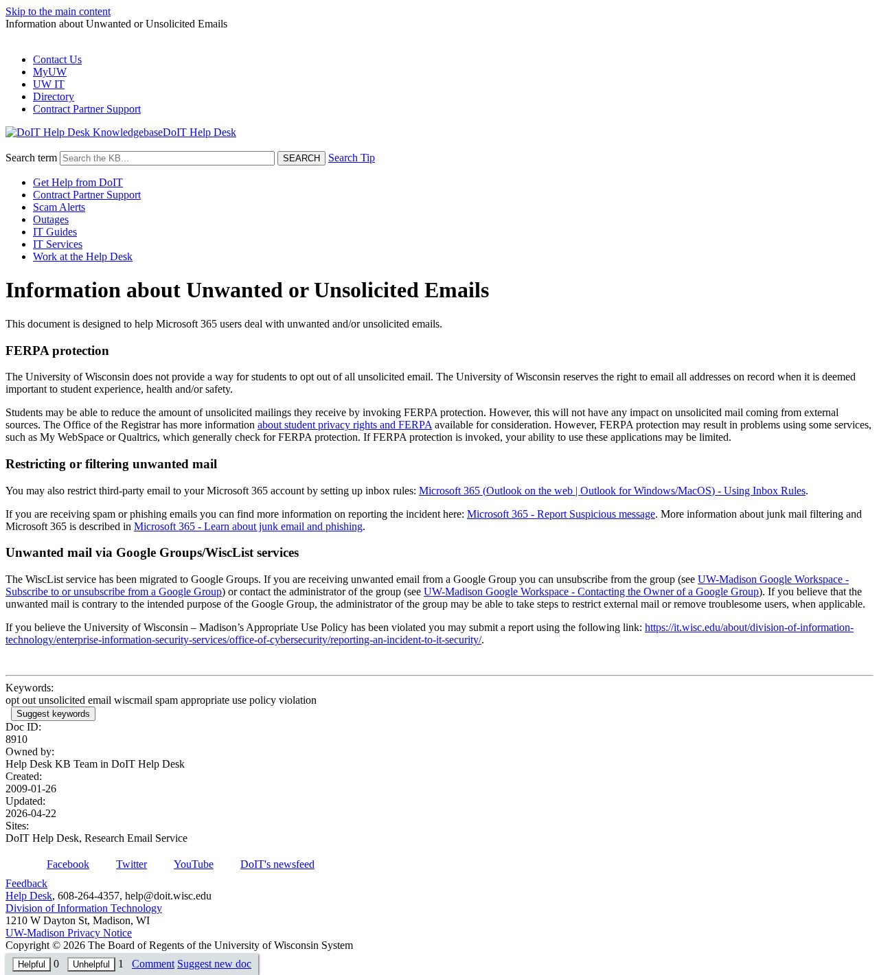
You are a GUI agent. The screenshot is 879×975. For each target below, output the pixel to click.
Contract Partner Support (87, 109)
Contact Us (57, 59)
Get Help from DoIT (78, 182)
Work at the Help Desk (83, 256)
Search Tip (351, 157)
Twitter (131, 864)
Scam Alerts (59, 207)
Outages (51, 219)
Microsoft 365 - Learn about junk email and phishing (248, 526)
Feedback (26, 883)
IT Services (57, 244)
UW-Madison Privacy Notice (68, 933)
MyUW (50, 72)
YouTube (194, 864)
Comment (153, 964)
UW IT (49, 84)
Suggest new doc (214, 964)
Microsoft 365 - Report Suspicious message (561, 514)
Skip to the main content (58, 11)
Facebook (68, 864)
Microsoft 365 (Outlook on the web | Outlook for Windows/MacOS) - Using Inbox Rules (612, 490)
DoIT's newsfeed (277, 864)
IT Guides (55, 232)
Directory (53, 96)
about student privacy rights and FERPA (345, 425)
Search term (31, 157)
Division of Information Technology (83, 908)
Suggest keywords (53, 714)
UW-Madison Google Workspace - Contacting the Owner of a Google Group (591, 591)
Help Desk (28, 896)
